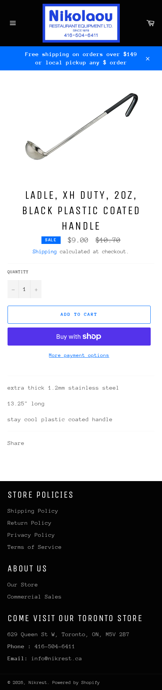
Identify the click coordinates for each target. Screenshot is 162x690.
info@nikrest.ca (56, 658)
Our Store (23, 584)
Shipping (45, 251)
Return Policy (30, 522)
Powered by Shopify (76, 682)
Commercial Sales (35, 596)
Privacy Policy (31, 535)
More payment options (79, 355)
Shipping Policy (33, 510)
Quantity (18, 272)
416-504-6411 (55, 646)
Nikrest (38, 682)
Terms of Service (35, 547)
